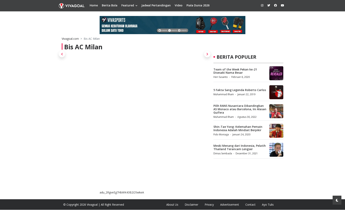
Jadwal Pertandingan (156, 5)
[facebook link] (276, 5)
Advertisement (229, 204)
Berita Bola (109, 5)
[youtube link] (282, 5)
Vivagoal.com (70, 39)
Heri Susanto (220, 77)
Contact (250, 204)
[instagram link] (262, 5)
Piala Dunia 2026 (197, 5)
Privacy (209, 204)
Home (94, 5)
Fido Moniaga (221, 134)
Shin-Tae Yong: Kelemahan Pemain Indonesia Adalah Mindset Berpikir (237, 128)
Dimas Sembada (222, 153)
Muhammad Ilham (223, 94)
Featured (127, 5)
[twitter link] (269, 5)
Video (178, 5)
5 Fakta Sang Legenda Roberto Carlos (239, 90)
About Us (172, 204)
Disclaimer (191, 204)
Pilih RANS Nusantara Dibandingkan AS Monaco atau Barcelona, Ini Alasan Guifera (239, 109)
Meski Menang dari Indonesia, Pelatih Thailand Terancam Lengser (239, 147)
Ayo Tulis (268, 204)
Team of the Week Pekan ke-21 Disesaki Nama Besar (235, 71)
